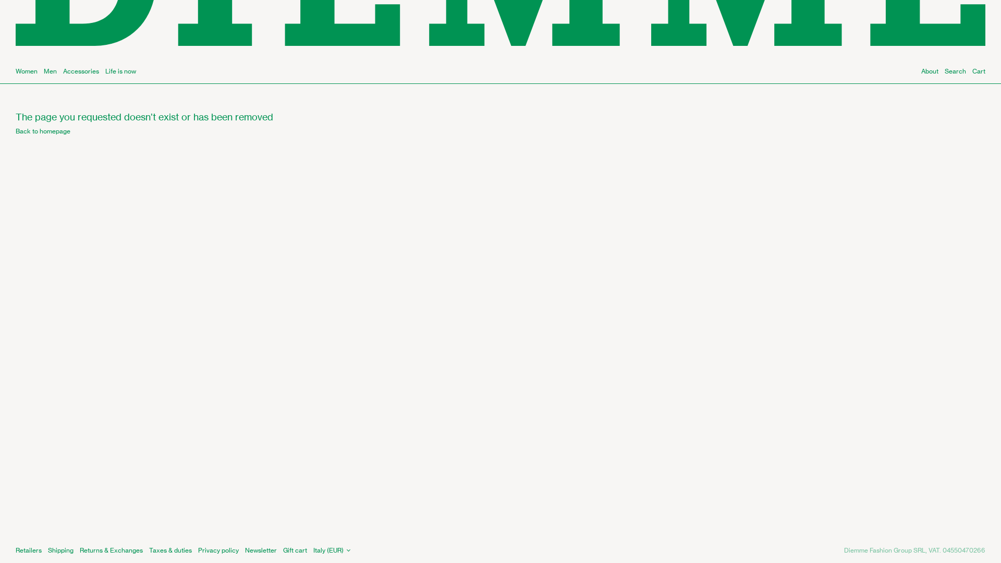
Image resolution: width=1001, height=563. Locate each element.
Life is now (120, 71)
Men (50, 71)
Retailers (29, 550)
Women (27, 71)
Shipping (61, 550)
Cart (978, 71)
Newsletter (261, 550)
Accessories (81, 71)
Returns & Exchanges (111, 550)
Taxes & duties (170, 550)
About (929, 71)
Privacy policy (218, 550)
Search (955, 71)
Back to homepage (43, 131)
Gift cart (295, 550)
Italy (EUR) (328, 550)
